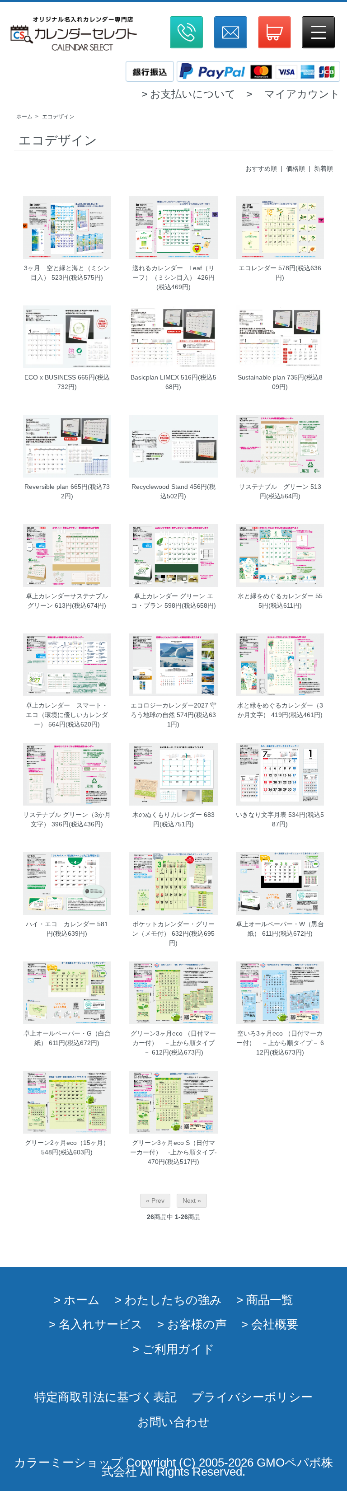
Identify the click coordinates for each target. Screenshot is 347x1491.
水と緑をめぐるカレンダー (276, 596)
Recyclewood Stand (159, 486)
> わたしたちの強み (168, 1300)
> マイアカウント (293, 94)
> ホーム (77, 1300)
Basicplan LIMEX (155, 377)
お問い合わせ (173, 1422)
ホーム (24, 116)
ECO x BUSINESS (50, 377)
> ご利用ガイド (173, 1349)
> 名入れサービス (96, 1324)
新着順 (323, 168)
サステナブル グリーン (274, 486)
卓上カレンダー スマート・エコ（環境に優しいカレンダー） (67, 715)
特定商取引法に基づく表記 (105, 1397)
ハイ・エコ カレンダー (60, 924)
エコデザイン (58, 116)
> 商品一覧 (264, 1300)
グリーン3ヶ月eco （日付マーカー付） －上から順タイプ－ (173, 1043)
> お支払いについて (188, 94)
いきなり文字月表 (261, 814)
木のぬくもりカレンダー (167, 814)
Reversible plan (46, 486)
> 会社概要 (269, 1324)
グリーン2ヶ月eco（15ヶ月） (67, 1142)
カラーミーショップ (68, 1462)
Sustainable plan (261, 377)
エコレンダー (258, 268)
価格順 (295, 168)
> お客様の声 (192, 1324)
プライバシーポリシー (252, 1397)
